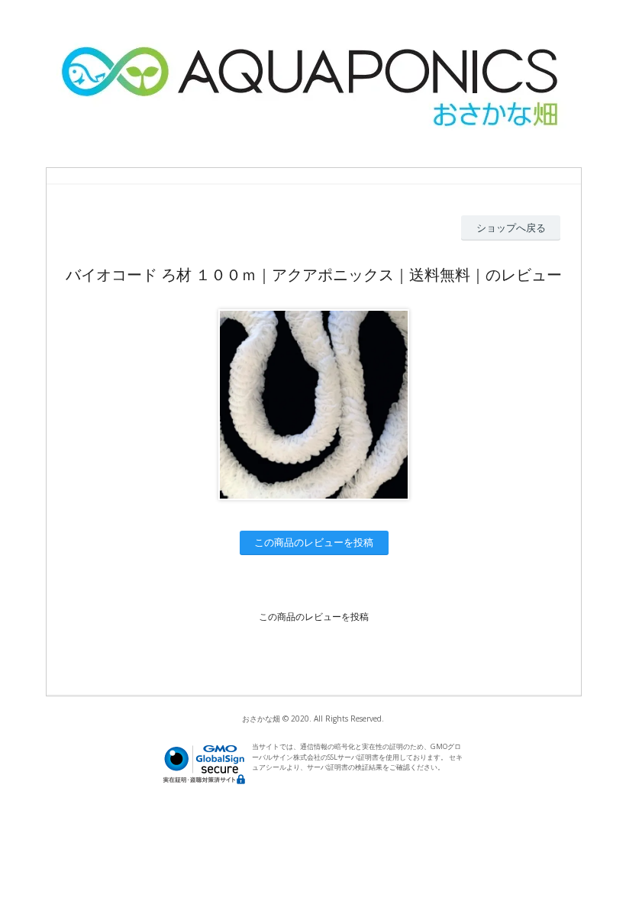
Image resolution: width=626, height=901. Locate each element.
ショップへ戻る (511, 227)
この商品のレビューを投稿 (313, 542)
